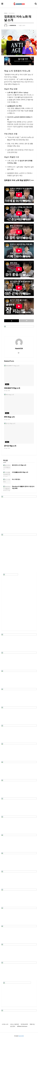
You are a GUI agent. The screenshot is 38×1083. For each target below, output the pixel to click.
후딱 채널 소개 (9, 417)
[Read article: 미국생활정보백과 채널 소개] (7, 474)
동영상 (7, 384)
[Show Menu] (2, 4)
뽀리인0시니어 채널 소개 (19, 465)
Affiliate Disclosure (22, 1026)
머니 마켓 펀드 (16, 479)
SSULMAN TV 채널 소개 (12, 388)
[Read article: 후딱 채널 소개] (19, 404)
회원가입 (32, 1024)
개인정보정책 (24, 1024)
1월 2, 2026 (7, 390)
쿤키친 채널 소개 (10, 446)
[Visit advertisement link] (19, 61)
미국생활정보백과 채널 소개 (20, 472)
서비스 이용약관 (14, 1024)
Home (5, 13)
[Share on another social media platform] (26, 320)
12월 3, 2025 (22, 25)
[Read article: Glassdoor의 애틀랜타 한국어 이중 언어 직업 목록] (7, 488)
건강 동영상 (11, 13)
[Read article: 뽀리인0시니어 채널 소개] (7, 467)
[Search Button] (36, 4)
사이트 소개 (5, 1024)
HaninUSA (13, 25)
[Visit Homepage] (19, 4)
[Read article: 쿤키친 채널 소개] (19, 433)
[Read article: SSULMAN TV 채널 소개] (19, 375)
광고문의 (12, 1026)
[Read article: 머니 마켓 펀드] (7, 481)
